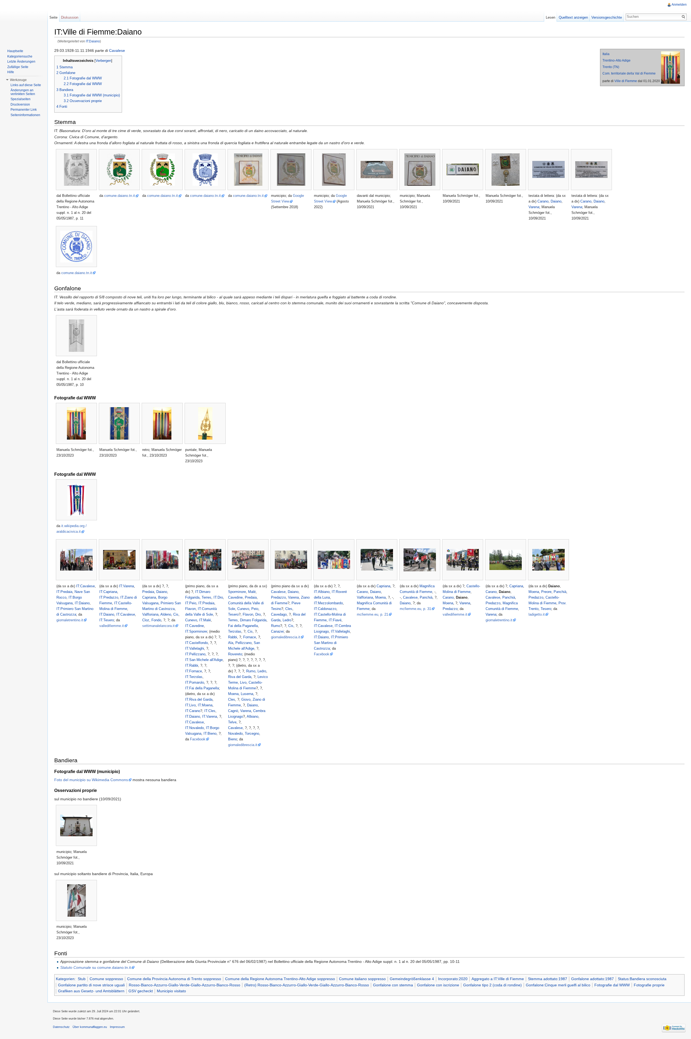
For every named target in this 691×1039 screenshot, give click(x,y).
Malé (252, 592)
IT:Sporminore (196, 631)
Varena (534, 207)
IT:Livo (190, 705)
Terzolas (234, 631)
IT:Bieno (210, 733)
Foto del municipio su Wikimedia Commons (91, 780)
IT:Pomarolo (194, 682)
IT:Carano (192, 711)
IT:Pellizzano (195, 654)
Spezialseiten (21, 99)
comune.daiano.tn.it (119, 196)
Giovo (245, 699)
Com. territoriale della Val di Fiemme (629, 73)
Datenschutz (61, 1026)
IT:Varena (126, 586)
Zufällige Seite (17, 67)
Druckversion (20, 104)
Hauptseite (15, 51)
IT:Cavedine (194, 626)
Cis (175, 614)
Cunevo (191, 620)
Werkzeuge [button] (18, 80)
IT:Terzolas (193, 677)
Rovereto (235, 654)
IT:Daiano (93, 41)
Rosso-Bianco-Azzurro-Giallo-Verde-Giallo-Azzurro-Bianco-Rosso (184, 985)
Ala (230, 643)
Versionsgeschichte (606, 17)
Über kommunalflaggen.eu (90, 1026)
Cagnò (233, 711)
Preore (546, 592)
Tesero (233, 614)
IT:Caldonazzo (325, 609)
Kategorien (65, 979)
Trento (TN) (610, 67)
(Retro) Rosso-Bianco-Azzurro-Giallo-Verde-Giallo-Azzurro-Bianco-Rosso (306, 985)
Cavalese (117, 50)
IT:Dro (218, 597)
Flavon (190, 609)
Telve (232, 722)
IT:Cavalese (85, 586)
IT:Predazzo (108, 597)
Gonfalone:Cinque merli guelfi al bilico (558, 985)
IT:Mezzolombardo (328, 603)
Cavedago (279, 614)
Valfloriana (150, 614)
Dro (258, 614)
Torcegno (252, 733)
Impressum (117, 1026)
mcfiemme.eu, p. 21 (372, 614)
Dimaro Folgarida (253, 620)
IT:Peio (190, 603)
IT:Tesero (106, 620)
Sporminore (237, 592)
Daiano (556, 201)
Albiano (252, 716)
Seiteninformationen (25, 115)
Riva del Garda (239, 677)
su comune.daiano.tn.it (95, 967)
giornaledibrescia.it (242, 745)
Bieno (232, 739)
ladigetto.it (537, 614)
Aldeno (165, 614)
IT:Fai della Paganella (202, 688)
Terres (206, 597)
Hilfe (10, 72)
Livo (243, 682)
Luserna (247, 694)
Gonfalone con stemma (393, 985)
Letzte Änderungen (21, 61)
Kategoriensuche (19, 56)
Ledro (262, 671)
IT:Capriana (108, 592)
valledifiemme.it (111, 626)
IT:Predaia (64, 592)
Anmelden (679, 4)
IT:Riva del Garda (198, 699)
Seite (53, 17)
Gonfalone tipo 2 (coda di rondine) (492, 985)
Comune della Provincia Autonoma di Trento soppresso (174, 979)
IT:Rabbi (191, 665)
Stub (82, 979)
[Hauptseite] (23, 21)
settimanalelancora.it (158, 626)
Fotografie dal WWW (612, 985)
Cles (231, 699)
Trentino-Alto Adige (616, 60)
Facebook (197, 739)
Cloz (145, 620)
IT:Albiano (322, 592)
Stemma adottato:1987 (547, 979)
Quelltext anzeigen (573, 17)
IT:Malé (205, 620)
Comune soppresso (106, 979)
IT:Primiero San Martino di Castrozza (331, 642)
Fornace (249, 637)
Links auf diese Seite (26, 85)
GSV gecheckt (140, 991)
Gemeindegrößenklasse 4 (412, 979)
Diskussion (69, 17)
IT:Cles (209, 711)
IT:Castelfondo (196, 643)
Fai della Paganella (243, 626)
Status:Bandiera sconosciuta (642, 979)
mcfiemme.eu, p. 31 (415, 609)
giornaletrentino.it (69, 620)
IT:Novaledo (194, 728)
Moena (233, 694)
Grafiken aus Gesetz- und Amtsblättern (91, 991)
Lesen (550, 17)
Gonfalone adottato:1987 (592, 979)
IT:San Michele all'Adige (204, 660)
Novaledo (235, 733)
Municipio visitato (171, 991)
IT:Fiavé (335, 620)
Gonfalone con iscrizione (438, 985)
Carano (542, 201)
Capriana (149, 597)
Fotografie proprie (649, 985)
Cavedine (235, 597)
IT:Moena (205, 705)
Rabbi (232, 637)
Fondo (156, 620)
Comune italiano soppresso (362, 979)
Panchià (426, 597)
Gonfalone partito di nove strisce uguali (91, 985)
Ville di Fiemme (625, 81)
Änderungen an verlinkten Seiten (23, 92)
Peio (254, 609)
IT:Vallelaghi (194, 648)
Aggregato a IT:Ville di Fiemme (498, 979)
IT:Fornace (193, 671)
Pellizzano (243, 643)
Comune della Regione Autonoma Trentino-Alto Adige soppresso (280, 979)
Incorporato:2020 (453, 979)
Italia (605, 54)
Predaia (148, 592)
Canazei (277, 631)
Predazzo (278, 597)
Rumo (250, 671)
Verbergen (103, 61)
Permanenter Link (24, 110)
